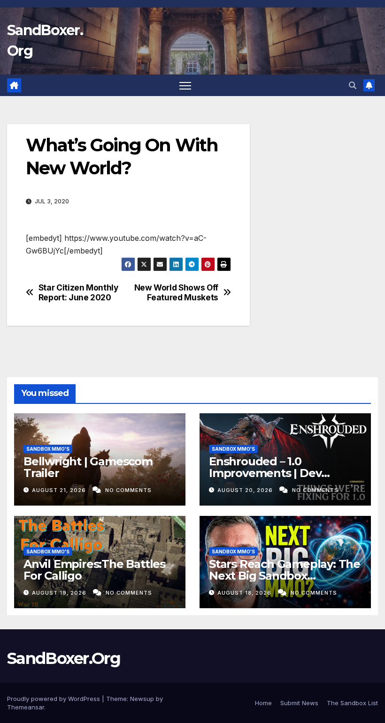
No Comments (128, 490)
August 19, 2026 (60, 592)
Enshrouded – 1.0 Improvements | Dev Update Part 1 (265, 473)
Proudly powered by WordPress (54, 698)
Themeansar (25, 707)
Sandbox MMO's (47, 449)
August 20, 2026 (246, 490)
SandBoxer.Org (63, 658)
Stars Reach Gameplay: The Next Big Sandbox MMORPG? (284, 575)
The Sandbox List (352, 703)
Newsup (142, 698)
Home (263, 703)
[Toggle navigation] (185, 85)
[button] (352, 85)
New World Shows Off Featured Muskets (176, 292)
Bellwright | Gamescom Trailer (88, 467)
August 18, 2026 (245, 592)
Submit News (299, 703)
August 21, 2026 (60, 490)
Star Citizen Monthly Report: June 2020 (78, 292)
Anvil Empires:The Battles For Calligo (94, 569)
